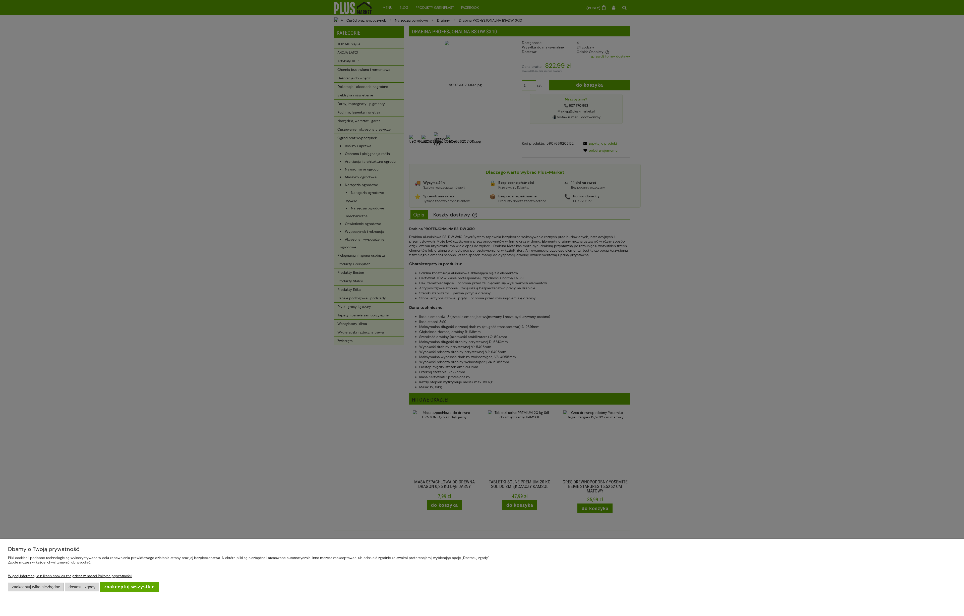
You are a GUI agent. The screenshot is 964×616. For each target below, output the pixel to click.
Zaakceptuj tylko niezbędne (36, 587)
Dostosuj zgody (82, 587)
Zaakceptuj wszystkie (129, 586)
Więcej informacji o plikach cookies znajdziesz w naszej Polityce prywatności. (70, 576)
